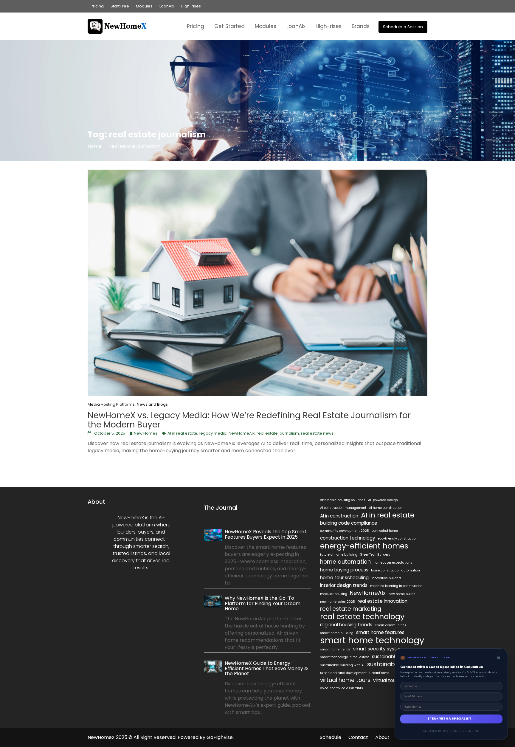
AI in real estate (182, 433)
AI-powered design (383, 500)
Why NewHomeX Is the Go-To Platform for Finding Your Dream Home (262, 603)
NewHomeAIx (242, 433)
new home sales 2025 (337, 601)
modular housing (333, 594)
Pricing (97, 6)
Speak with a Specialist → (451, 718)
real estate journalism (278, 433)
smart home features (380, 632)
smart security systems (379, 649)
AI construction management (343, 508)
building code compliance (348, 523)
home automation (345, 561)
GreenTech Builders (375, 554)
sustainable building (394, 656)
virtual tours (386, 680)
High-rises (191, 6)
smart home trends (335, 649)
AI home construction (385, 508)
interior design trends (343, 585)
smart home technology (372, 640)
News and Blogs (152, 404)
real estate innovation (382, 601)
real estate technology (362, 616)
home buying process (344, 570)
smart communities (390, 625)
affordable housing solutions (342, 500)
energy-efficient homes (364, 545)
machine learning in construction (396, 586)
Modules (144, 6)
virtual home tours (345, 680)
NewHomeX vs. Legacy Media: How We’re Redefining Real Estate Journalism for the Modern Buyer (249, 420)
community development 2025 (344, 531)
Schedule (330, 737)
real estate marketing (350, 609)
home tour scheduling (344, 577)
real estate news (317, 433)
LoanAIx (166, 6)
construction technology (347, 538)
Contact (358, 737)
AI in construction (339, 516)
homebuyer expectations (392, 562)
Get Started (229, 26)
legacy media (213, 433)
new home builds (401, 594)
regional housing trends (346, 625)
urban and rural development (343, 673)
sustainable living (391, 664)
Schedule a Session (403, 27)
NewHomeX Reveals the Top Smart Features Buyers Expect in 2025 (266, 534)
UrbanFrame (379, 673)
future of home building (338, 554)
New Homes (145, 433)
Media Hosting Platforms (111, 404)
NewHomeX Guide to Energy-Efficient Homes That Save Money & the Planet (266, 668)
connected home (385, 531)
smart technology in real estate (344, 657)
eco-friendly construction (398, 538)
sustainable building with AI (342, 665)
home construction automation (395, 570)
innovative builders (386, 578)
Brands (361, 26)
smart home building (336, 633)
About (382, 737)
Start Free (120, 6)
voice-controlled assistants (341, 688)
